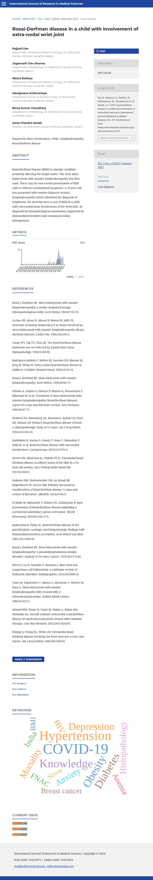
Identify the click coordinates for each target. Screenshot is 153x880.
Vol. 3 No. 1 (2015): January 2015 (58, 18)
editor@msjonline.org (60, 866)
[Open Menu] (3, 3)
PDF (102, 51)
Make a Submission (28, 659)
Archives (29, 18)
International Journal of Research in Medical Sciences (46, 3)
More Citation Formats (113, 137)
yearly (81, 277)
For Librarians (20, 694)
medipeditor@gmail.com (29, 866)
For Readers (19, 683)
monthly (70, 277)
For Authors (19, 689)
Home (16, 18)
